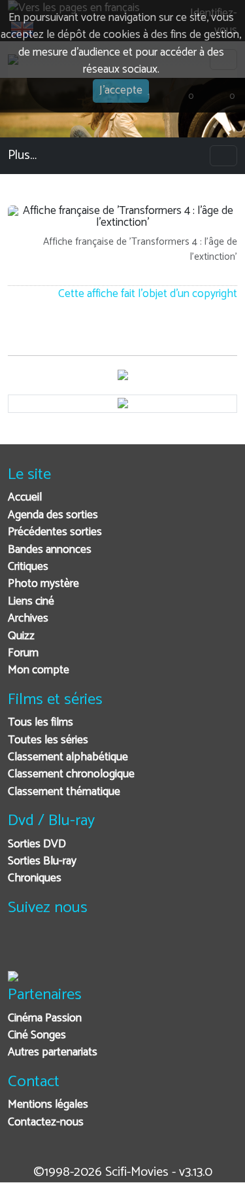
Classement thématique (64, 792)
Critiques (28, 566)
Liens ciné (31, 601)
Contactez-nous (46, 1122)
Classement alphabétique (68, 757)
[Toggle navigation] (223, 155)
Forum (23, 653)
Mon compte (38, 670)
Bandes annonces (49, 549)
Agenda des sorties (53, 515)
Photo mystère (43, 583)
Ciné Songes (37, 1035)
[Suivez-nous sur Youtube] (85, 948)
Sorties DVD (37, 844)
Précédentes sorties (55, 532)
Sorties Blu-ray (42, 861)
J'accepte (120, 90)
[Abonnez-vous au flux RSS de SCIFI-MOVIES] (117, 948)
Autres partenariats (52, 1052)
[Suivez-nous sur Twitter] (53, 948)
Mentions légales (48, 1104)
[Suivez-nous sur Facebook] (21, 948)
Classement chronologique (71, 774)
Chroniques (34, 878)
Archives (28, 618)
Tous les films (40, 722)
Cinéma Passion (45, 1018)
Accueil (25, 497)
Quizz (21, 636)
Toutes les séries (48, 740)
